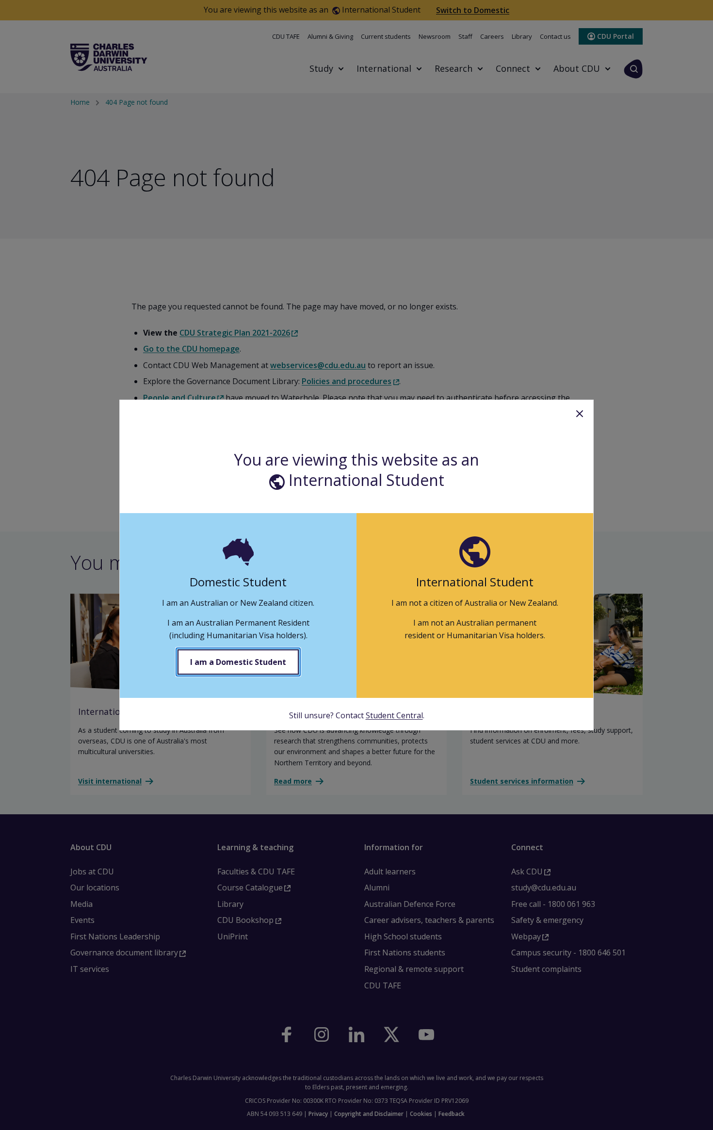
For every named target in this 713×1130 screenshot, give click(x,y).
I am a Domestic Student (238, 662)
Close (579, 413)
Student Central (394, 715)
